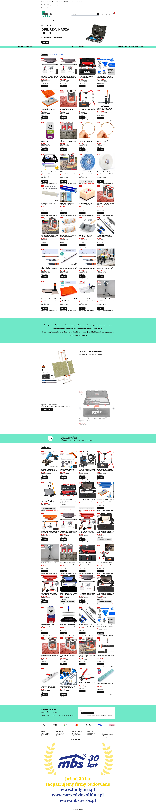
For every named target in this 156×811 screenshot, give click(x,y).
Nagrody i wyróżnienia (106, 736)
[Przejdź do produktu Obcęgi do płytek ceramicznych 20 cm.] (87, 674)
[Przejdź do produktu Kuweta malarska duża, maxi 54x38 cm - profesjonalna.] (68, 289)
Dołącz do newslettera (87, 712)
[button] (98, 14)
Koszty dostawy (74, 735)
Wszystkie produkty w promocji (56, 54)
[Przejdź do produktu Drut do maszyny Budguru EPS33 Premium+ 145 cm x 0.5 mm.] (87, 130)
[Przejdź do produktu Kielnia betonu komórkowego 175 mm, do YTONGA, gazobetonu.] (87, 225)
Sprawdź (45, 42)
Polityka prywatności (90, 733)
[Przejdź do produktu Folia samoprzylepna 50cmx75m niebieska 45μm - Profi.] (68, 193)
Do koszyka (44, 85)
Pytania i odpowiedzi (45, 734)
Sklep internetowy (78, 809)
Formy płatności (74, 733)
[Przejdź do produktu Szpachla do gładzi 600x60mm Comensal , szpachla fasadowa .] (50, 676)
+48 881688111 (46, 4)
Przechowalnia (59, 735)
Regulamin (43, 735)
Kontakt (103, 733)
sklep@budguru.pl (46, 7)
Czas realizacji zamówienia (76, 734)
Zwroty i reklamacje (45, 733)
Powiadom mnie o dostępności (86, 181)
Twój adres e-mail (83, 710)
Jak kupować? (89, 734)
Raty (42, 736)
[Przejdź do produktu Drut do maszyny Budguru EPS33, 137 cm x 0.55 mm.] (106, 130)
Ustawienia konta (59, 734)
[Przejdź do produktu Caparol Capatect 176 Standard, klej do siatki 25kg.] (50, 130)
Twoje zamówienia (60, 733)
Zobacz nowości (47, 409)
